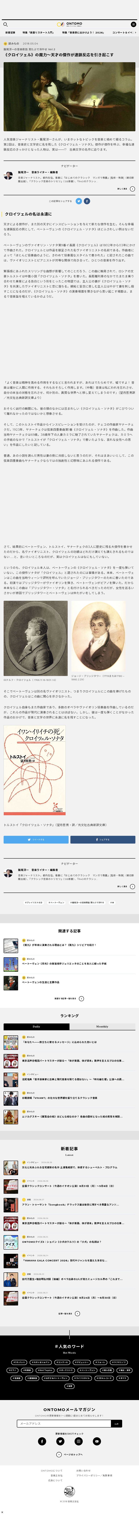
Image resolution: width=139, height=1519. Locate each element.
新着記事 (10, 32)
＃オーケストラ (66, 1370)
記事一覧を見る (65, 1314)
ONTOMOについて (52, 1470)
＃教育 (69, 1386)
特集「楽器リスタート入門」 (39, 32)
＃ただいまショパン (41, 1362)
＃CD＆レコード (104, 1378)
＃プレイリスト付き (34, 902)
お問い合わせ (83, 1470)
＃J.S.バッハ (19, 1362)
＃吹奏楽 (27, 1370)
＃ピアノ (12, 1370)
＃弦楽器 (16, 1378)
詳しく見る (122, 189)
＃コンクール (62, 1362)
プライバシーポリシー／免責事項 (94, 1475)
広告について (55, 1480)
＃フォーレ (100, 1362)
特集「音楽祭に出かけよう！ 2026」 (83, 32)
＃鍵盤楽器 (32, 1378)
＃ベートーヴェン (56, 902)
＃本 (112, 902)
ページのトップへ (73, 1454)
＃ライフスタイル (82, 1378)
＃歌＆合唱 (107, 1370)
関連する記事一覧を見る (65, 998)
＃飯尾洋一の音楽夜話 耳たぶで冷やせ (87, 902)
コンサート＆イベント (125, 32)
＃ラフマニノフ (119, 1362)
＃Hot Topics (45, 1370)
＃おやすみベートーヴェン (55, 1378)
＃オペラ (122, 1378)
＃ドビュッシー (82, 1362)
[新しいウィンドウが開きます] (42, 1441)
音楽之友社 (57, 1475)
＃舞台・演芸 (124, 1370)
